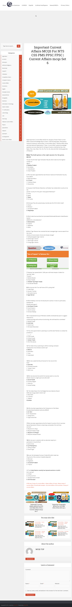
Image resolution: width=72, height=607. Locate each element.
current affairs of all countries (55, 485)
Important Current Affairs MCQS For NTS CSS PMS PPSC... (40, 526)
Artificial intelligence (41, 5)
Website (57, 583)
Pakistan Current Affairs (63, 523)
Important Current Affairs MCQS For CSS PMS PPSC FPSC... (63, 527)
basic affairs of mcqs (51, 483)
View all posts (30, 559)
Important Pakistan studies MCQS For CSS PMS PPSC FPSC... (63, 534)
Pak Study (66, 531)
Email (42, 583)
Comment (28, 569)
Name (27, 583)
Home (4, 5)
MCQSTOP (16, 605)
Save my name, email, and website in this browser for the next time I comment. (47, 590)
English (31, 5)
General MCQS (54, 5)
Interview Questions (14, 5)
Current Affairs (38, 522)
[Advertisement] (36, 31)
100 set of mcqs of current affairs (36, 483)
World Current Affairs (39, 523)
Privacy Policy (65, 5)
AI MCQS (24, 5)
